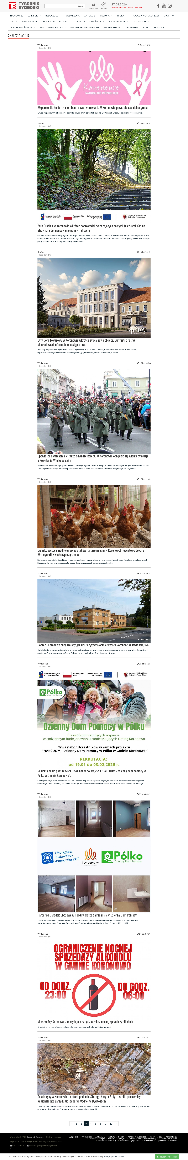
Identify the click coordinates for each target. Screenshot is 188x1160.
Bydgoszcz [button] (52, 15)
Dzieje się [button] (33, 15)
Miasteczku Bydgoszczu (84, 27)
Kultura (112, 1137)
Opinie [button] (78, 21)
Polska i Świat (135, 1139)
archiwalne (148, 1140)
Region (121, 1137)
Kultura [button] (105, 15)
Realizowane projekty (53, 27)
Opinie (111, 1139)
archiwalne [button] (110, 27)
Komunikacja (29, 21)
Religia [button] (63, 21)
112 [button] (12, 21)
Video (145, 27)
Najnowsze (16, 15)
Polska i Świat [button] (117, 21)
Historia (92, 1139)
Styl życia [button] (95, 21)
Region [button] (121, 15)
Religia (102, 1139)
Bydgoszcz (73, 1137)
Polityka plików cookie (114, 1156)
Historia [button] (47, 21)
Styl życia (121, 1139)
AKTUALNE (89, 15)
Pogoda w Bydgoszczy (146, 15)
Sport (152, 1137)
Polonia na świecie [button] (21, 27)
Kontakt (159, 27)
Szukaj (80, 6)
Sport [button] (167, 15)
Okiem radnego (151, 1139)
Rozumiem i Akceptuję (167, 1156)
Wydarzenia (73, 15)
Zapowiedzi (131, 27)
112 (160, 1137)
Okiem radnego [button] (141, 21)
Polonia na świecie (169, 1139)
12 (111, 1124)
